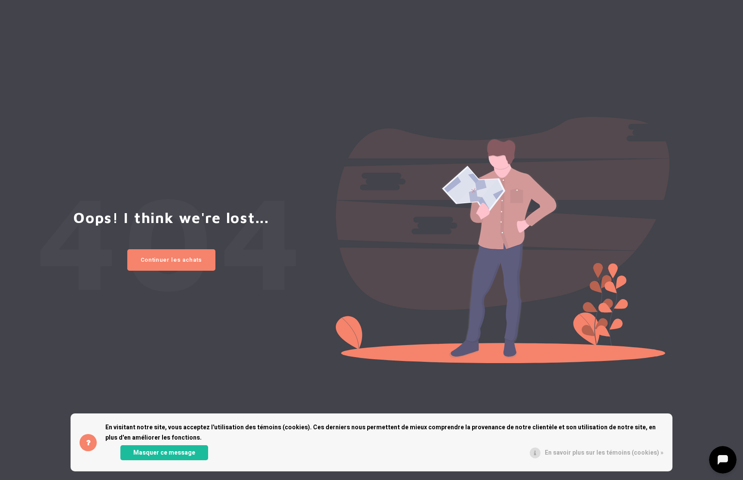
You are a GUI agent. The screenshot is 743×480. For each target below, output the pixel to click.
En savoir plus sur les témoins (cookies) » (604, 452)
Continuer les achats (171, 260)
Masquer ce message (164, 452)
